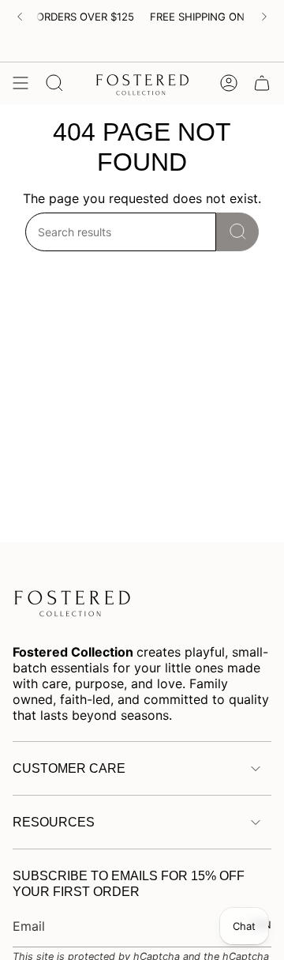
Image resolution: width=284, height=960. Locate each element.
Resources (54, 822)
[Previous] (20, 16)
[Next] (264, 16)
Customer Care (69, 768)
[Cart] (261, 83)
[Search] (237, 232)
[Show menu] (20, 83)
